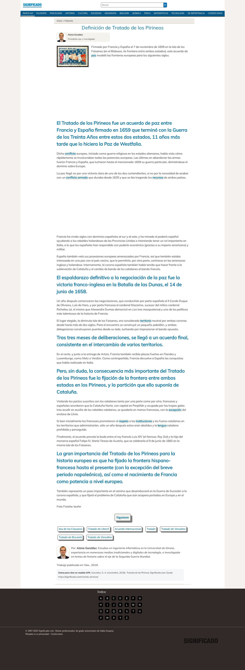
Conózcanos (215, 13)
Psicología (56, 13)
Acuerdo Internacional (128, 529)
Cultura (83, 13)
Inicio (59, 20)
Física (147, 13)
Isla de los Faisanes (70, 529)
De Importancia (196, 13)
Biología (124, 13)
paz (93, 55)
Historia (70, 13)
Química (136, 13)
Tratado (151, 529)
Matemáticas (161, 13)
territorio (145, 320)
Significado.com (32, 5)
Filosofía (41, 13)
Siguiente (122, 517)
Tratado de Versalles (173, 529)
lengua (162, 425)
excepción (175, 409)
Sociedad (96, 13)
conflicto (70, 153)
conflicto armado (77, 177)
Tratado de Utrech (98, 529)
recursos (157, 177)
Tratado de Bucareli (70, 537)
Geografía (110, 13)
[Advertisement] (122, 92)
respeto (123, 421)
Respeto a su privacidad (37, 634)
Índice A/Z (28, 13)
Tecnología (177, 13)
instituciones (144, 421)
